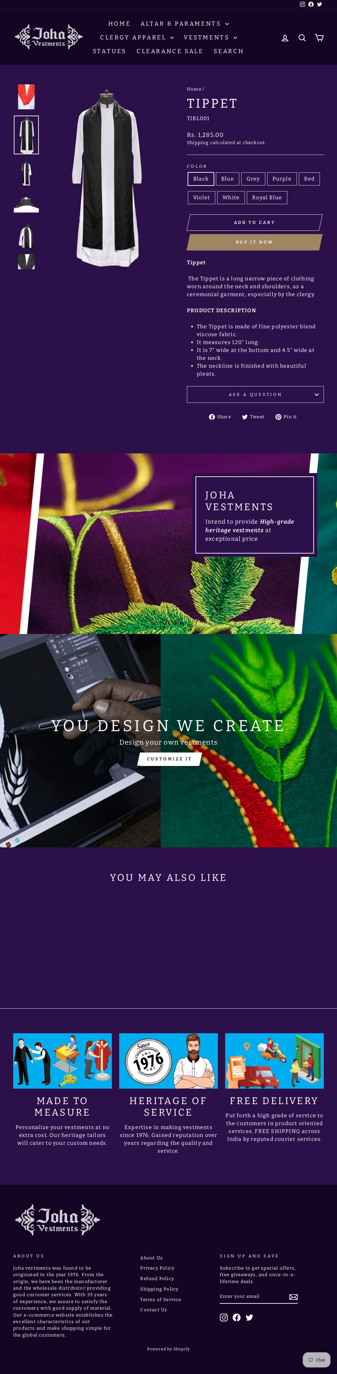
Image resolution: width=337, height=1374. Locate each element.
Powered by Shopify (168, 1349)
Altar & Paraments (182, 23)
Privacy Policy (157, 1268)
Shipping (198, 142)
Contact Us (153, 1310)
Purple (282, 179)
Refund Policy (157, 1278)
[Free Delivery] (274, 1061)
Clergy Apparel (134, 37)
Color (197, 166)
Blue (227, 179)
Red (309, 179)
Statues (110, 51)
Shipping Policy (159, 1289)
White (231, 197)
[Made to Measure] (62, 1061)
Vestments (208, 37)
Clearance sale (170, 51)
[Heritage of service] (168, 1061)
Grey (253, 179)
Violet (201, 197)
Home (119, 23)
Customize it (170, 758)
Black (201, 179)
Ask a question (255, 394)
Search (229, 51)
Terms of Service (160, 1299)
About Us (151, 1258)
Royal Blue (267, 197)
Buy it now (254, 242)
